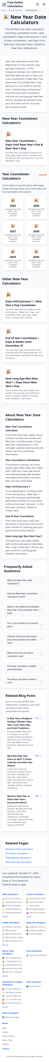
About (5, 1023)
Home (3, 10)
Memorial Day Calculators (18, 862)
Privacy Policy (7, 1040)
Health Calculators (10, 922)
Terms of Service (8, 1036)
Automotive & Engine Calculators (12, 983)
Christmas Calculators (16, 853)
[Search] (37, 4)
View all (5, 916)
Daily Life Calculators (36, 922)
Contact (5, 1032)
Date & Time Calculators (16, 10)
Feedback (5, 1049)
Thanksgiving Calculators (18, 857)
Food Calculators (34, 951)
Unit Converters (33, 982)
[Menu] (44, 4)
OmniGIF (5, 1044)
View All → (42, 176)
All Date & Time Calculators (19, 849)
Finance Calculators (35, 894)
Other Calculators (10, 1013)
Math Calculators (10, 894)
